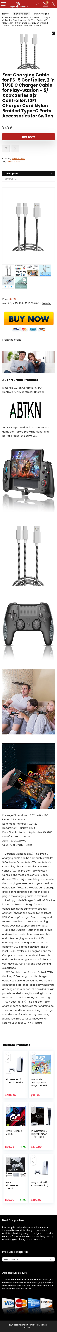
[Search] (37, 4)
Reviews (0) (11, 178)
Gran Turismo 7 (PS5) (14, 1132)
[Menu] (3, 4)
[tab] (28, 173)
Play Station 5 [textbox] (28, 1259)
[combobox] (28, 1259)
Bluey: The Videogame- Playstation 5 (39, 1082)
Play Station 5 (21, 13)
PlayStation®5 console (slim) (39, 1184)
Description (11, 173)
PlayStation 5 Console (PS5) (14, 1081)
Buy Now (28, 137)
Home (5, 13)
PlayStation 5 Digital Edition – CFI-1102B (39, 1134)
